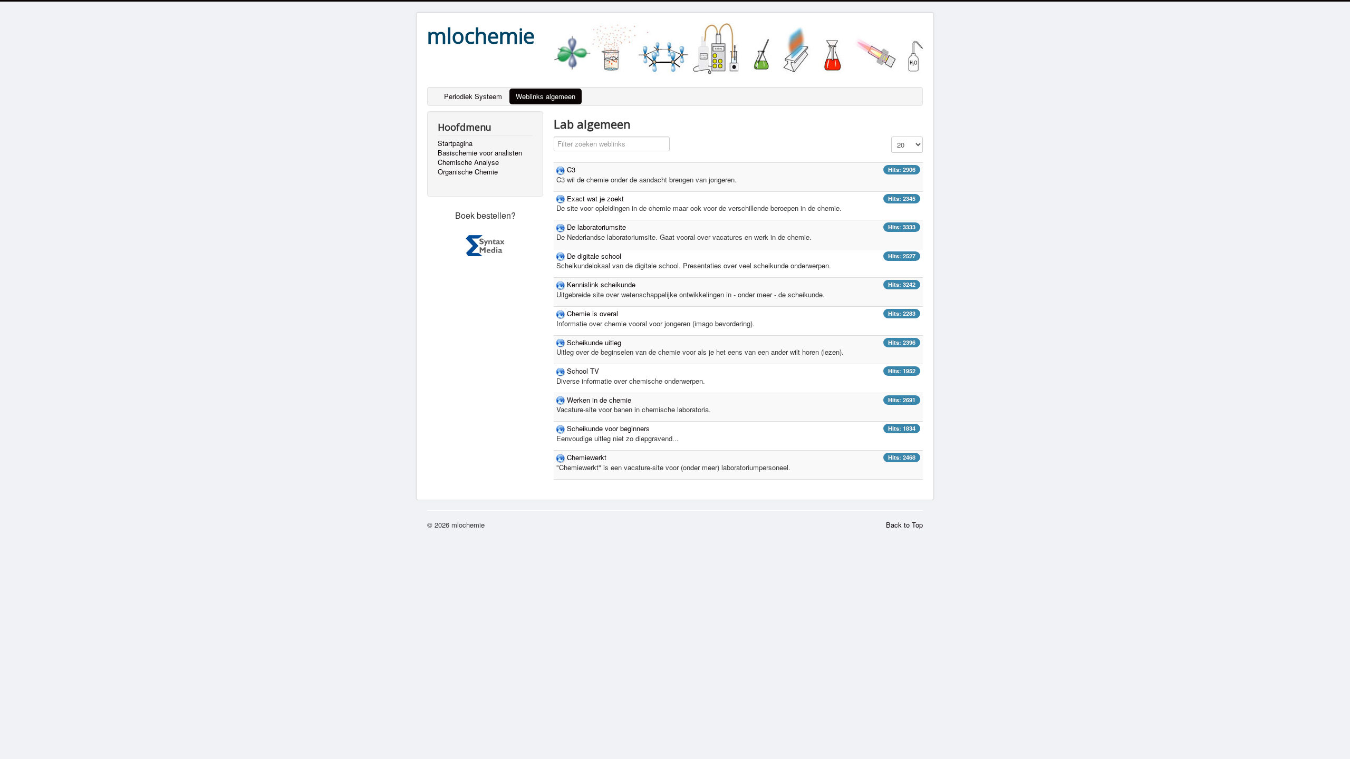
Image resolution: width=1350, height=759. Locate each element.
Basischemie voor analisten (480, 153)
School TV (583, 371)
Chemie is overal (592, 313)
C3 (571, 169)
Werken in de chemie (599, 400)
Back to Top (904, 525)
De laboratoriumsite (596, 227)
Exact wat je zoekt (595, 198)
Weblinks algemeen (545, 96)
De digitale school (594, 256)
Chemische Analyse (468, 162)
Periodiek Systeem (473, 96)
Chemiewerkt (586, 457)
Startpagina (455, 143)
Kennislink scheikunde (601, 284)
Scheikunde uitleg (594, 342)
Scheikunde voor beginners (608, 428)
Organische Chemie (468, 172)
